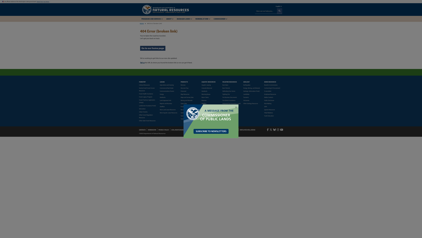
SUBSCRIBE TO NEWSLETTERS (211, 131)
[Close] (236, 107)
